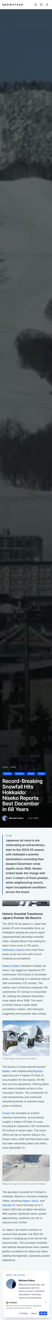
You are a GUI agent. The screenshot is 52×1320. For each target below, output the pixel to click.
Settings (24, 1313)
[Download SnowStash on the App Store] (26, 903)
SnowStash (12, 4)
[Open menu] (35, 4)
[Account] (47, 4)
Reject (34, 1313)
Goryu (35, 1200)
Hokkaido (20, 774)
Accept (43, 1313)
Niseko (31, 774)
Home (5, 767)
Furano (41, 774)
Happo (26, 1200)
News (13, 767)
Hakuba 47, (9, 1205)
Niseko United (10, 965)
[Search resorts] (41, 4)
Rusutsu (7, 774)
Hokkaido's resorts (13, 949)
